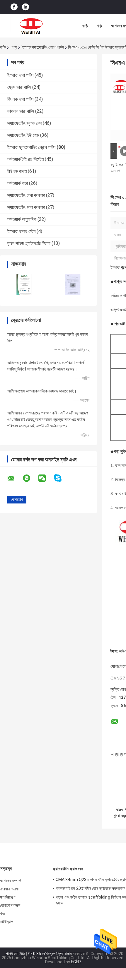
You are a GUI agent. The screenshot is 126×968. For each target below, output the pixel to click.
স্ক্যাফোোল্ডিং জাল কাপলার (26, 207)
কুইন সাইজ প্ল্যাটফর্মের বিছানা (28, 243)
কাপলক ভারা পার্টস (20, 111)
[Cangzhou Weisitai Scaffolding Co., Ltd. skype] (61, 478)
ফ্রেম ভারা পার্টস (19, 87)
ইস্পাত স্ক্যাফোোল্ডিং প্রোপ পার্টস (43, 47)
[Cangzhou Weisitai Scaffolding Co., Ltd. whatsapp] (30, 478)
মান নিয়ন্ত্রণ (7, 897)
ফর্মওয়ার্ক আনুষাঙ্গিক (21, 219)
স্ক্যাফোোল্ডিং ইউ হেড (23, 135)
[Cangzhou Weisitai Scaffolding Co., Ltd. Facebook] (14, 7)
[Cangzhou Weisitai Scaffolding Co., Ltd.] (32, 26)
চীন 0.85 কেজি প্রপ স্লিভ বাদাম (49, 953)
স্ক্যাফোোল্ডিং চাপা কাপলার (26, 195)
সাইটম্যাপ (6, 921)
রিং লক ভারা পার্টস (20, 99)
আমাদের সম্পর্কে (10, 880)
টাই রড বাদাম (17, 171)
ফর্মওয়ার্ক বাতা (17, 183)
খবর (3, 913)
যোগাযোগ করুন (10, 905)
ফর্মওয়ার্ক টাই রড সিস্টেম (25, 159)
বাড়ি (85, 25)
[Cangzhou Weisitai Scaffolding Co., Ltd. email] (14, 478)
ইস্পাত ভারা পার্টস (20, 75)
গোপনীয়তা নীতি (15, 953)
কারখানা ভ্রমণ (9, 889)
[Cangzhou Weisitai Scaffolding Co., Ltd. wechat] (45, 478)
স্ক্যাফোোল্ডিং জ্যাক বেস (24, 123)
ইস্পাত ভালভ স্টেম (21, 231)
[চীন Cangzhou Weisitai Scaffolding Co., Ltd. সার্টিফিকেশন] (24, 284)
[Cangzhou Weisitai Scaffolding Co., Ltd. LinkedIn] (25, 7)
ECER (76, 962)
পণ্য (99, 25)
